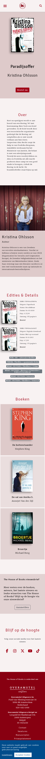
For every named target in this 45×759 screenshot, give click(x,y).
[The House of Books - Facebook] (7, 651)
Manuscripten (22, 735)
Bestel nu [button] (22, 90)
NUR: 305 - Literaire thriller (22, 358)
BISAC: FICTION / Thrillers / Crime (22, 366)
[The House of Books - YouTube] (30, 651)
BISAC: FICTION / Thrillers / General (22, 381)
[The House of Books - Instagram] (15, 651)
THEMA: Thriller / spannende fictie (22, 362)
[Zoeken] (40, 6)
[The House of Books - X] (22, 651)
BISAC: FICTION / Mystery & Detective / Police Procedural (22, 371)
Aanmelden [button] (22, 607)
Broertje (22, 549)
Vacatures (22, 731)
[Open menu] (5, 6)
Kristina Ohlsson (18, 236)
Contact (22, 727)
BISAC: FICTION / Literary (22, 376)
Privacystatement (22, 738)
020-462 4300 (22, 707)
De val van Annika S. (22, 497)
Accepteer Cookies (23, 755)
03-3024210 (22, 723)
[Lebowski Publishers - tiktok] (37, 651)
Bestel (23, 320)
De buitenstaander (22, 445)
